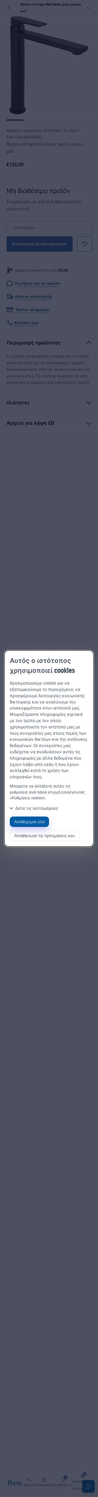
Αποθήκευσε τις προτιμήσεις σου (44, 835)
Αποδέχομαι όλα (29, 821)
